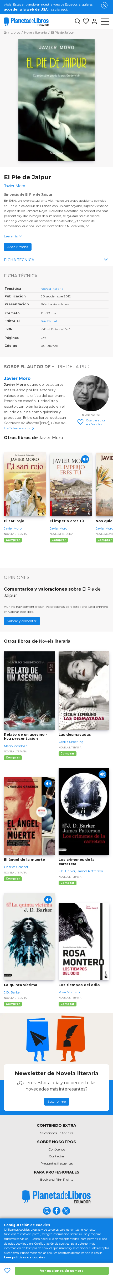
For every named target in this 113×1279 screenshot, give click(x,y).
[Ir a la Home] (5, 32)
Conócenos (56, 1149)
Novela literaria (52, 289)
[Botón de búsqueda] (77, 21)
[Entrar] (93, 21)
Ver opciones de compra (62, 1271)
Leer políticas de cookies (24, 1257)
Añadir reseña (17, 247)
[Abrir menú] (105, 21)
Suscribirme (57, 1101)
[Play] (85, 459)
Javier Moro (17, 378)
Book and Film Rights (56, 1179)
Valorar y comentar (22, 621)
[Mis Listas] (85, 21)
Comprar (13, 540)
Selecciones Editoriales (56, 1133)
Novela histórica (61, 533)
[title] (56, 1196)
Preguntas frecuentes (56, 1163)
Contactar (56, 1156)
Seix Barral (49, 321)
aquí (63, 9)
